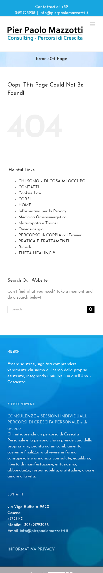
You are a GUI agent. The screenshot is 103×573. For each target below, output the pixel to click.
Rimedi (24, 247)
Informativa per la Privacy (42, 211)
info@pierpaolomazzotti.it (64, 13)
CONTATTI (28, 187)
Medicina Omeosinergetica (42, 217)
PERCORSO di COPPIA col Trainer (50, 235)
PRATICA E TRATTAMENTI (43, 241)
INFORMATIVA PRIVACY (31, 549)
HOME (24, 205)
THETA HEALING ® (36, 253)
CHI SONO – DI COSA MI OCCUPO (52, 181)
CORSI (24, 199)
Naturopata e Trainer (38, 223)
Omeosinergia (31, 229)
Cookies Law (29, 193)
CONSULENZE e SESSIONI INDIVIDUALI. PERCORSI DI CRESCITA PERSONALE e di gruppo (47, 422)
